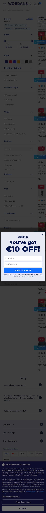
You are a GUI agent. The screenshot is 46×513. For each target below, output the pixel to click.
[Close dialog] (42, 234)
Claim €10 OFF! (23, 270)
